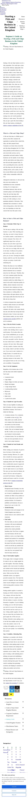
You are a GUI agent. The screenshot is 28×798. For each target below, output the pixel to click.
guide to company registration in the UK (13, 125)
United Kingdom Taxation (13, 722)
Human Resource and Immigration (12, 731)
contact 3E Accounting (11, 683)
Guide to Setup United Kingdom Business (12, 709)
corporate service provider (9, 318)
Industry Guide (10, 719)
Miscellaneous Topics (12, 726)
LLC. (17, 417)
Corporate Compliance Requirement (12, 714)
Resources (8, 699)
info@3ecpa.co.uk (6, 0)
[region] (14, 785)
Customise (14, 790)
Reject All (14, 794)
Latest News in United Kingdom (12, 703)
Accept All (14, 786)
